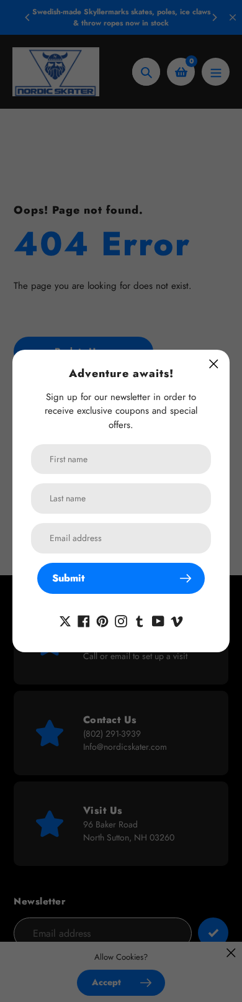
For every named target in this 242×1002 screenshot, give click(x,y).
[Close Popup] (214, 363)
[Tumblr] (139, 620)
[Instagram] (121, 620)
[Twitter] (65, 620)
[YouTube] (158, 620)
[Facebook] (84, 620)
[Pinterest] (102, 620)
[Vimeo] (177, 620)
